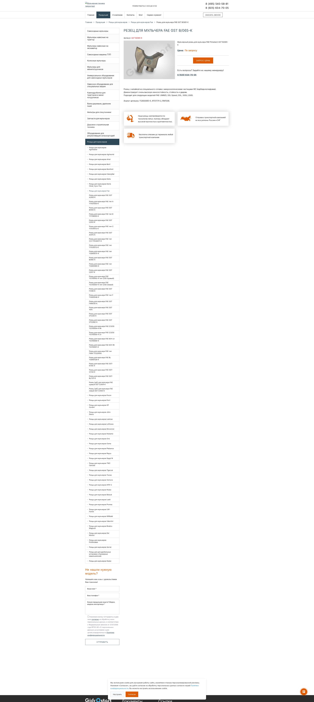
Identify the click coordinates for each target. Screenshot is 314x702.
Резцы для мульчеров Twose (100, 475)
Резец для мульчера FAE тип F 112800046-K (101, 296)
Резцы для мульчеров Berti (99, 164)
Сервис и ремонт (154, 15)
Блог (141, 15)
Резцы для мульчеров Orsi (99, 439)
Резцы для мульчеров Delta (100, 179)
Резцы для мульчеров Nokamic (101, 434)
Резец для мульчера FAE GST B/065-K (100, 259)
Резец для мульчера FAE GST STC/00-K (100, 315)
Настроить (117, 694)
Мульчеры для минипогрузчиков (95, 68)
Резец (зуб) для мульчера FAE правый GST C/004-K (101, 383)
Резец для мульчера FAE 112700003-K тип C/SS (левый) (101, 284)
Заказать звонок (213, 15)
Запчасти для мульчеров (98, 118)
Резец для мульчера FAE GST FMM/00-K (100, 302)
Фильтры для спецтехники (99, 112)
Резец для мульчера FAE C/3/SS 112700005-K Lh (101, 334)
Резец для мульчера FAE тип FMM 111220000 (100, 352)
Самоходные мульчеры (97, 31)
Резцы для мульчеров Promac (100, 504)
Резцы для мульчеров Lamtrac (101, 419)
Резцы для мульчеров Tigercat (101, 470)
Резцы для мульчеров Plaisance (101, 448)
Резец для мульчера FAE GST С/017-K (100, 271)
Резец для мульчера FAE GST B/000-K (100, 209)
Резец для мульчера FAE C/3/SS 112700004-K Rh (101, 327)
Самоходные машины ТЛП (99, 54)
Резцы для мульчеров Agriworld (101, 154)
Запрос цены (203, 60)
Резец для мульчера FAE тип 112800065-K (100, 265)
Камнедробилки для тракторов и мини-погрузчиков (96, 95)
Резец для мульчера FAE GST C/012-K (100, 221)
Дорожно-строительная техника (98, 125)
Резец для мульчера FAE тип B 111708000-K (101, 215)
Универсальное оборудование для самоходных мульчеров (100, 76)
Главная (90, 15)
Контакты (131, 15)
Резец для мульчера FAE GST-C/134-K (101, 371)
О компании (117, 15)
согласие (95, 619)
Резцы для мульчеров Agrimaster (97, 149)
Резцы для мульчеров (118, 22)
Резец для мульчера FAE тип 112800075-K (100, 252)
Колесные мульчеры (96, 60)
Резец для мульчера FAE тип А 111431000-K (101, 202)
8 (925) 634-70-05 (217, 7)
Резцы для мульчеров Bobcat (100, 495)
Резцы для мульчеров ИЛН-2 (100, 485)
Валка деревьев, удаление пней (99, 104)
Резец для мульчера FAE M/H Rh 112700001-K (102, 346)
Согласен (132, 694)
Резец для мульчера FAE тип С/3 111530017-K (100, 240)
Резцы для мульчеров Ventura (101, 480)
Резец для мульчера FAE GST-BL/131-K (101, 377)
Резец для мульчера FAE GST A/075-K (100, 234)
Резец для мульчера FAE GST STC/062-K (100, 321)
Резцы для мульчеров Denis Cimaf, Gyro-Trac (100, 185)
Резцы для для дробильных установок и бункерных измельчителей (100, 554)
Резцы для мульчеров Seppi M (101, 458)
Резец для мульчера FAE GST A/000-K (100, 196)
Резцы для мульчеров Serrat (100, 547)
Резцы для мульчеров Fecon (100, 395)
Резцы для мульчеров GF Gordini (99, 406)
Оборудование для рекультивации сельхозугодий (101, 134)
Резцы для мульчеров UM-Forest (99, 510)
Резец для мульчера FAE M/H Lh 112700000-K (102, 340)
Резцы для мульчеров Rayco (100, 453)
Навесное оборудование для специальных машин (100, 85)
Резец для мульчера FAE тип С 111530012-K (101, 227)
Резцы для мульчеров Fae (142, 22)
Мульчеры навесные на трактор (97, 38)
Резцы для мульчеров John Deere (100, 413)
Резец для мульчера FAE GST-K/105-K (101, 365)
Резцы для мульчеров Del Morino (99, 534)
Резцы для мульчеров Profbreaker (97, 541)
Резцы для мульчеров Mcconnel (101, 429)
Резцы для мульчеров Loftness (101, 424)
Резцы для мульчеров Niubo (100, 490)
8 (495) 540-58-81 (217, 3)
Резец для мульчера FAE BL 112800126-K (100, 358)
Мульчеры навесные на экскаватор (97, 47)
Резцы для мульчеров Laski (100, 500)
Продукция (103, 15)
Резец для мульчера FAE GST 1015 (100, 308)
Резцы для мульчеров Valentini (101, 521)
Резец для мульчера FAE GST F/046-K (100, 290)
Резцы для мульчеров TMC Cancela (99, 464)
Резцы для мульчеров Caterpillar (101, 174)
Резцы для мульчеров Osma (100, 444)
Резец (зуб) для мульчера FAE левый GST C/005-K (101, 390)
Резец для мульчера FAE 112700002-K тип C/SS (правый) (101, 277)
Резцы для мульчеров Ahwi (100, 159)
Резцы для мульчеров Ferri (99, 400)
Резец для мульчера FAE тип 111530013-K (100, 246)
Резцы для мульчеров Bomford (101, 169)
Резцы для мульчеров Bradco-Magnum (101, 527)
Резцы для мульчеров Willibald (101, 516)
